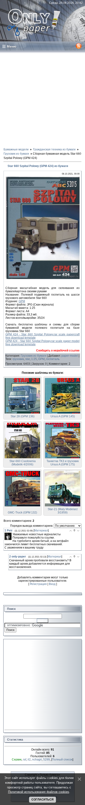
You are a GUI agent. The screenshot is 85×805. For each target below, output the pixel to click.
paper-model (69, 355)
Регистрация (38, 584)
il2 (29, 759)
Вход (52, 584)
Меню (11, 46)
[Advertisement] (42, 99)
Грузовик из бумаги (33, 355)
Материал (41, 530)
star (27, 359)
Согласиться (42, 799)
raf (24, 759)
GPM (22, 301)
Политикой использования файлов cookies (38, 792)
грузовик (18, 359)
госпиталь (53, 359)
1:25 (34, 359)
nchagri (37, 759)
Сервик (16, 759)
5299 (46, 759)
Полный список (62, 759)
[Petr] (8, 536)
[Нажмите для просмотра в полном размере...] (42, 278)
